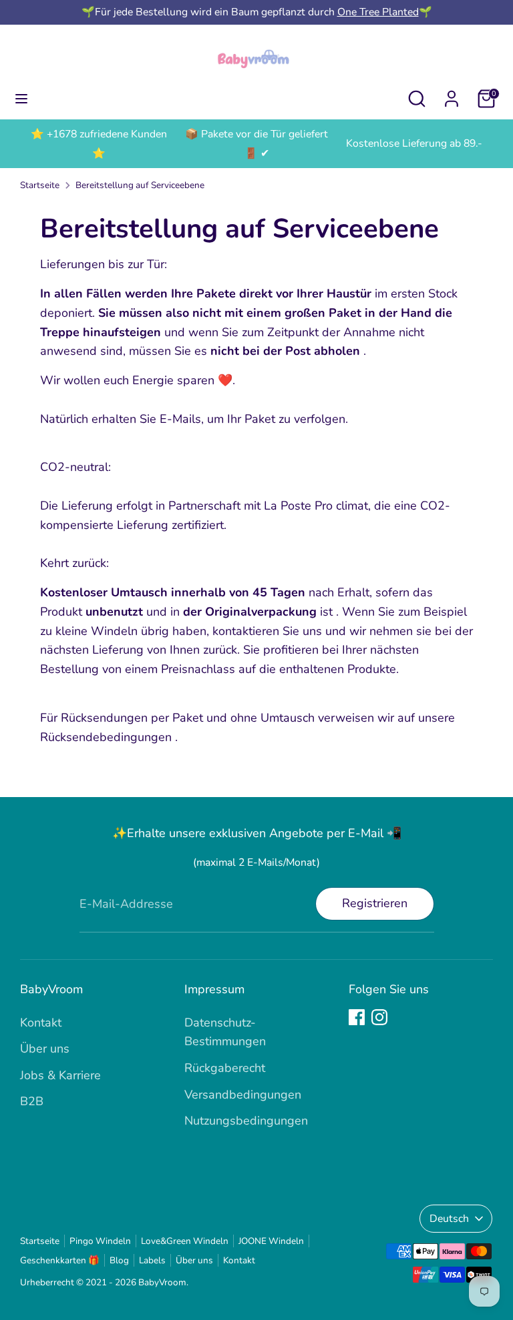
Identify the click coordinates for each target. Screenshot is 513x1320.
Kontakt (40, 1023)
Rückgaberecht (224, 1068)
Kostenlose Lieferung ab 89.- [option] (414, 143)
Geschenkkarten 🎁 (60, 1260)
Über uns (44, 1049)
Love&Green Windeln (184, 1241)
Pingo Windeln (100, 1241)
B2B (31, 1101)
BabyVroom (162, 1282)
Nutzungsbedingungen (246, 1121)
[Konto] (451, 95)
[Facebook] (357, 1017)
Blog (119, 1260)
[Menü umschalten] (21, 99)
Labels (152, 1260)
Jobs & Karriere (60, 1075)
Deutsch (449, 1218)
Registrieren (374, 903)
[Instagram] (379, 1017)
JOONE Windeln (271, 1241)
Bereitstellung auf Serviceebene (139, 185)
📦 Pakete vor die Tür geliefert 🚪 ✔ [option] (256, 144)
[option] (99, 144)
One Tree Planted (378, 12)
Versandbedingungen (242, 1095)
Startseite (39, 185)
